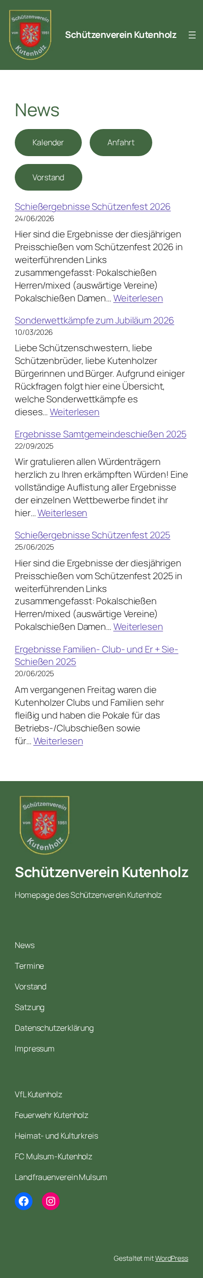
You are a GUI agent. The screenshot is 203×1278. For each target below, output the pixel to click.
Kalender (48, 142)
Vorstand (49, 177)
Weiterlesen (138, 298)
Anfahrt (120, 142)
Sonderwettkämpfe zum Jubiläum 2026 (94, 320)
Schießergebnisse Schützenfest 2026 (93, 206)
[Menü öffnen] (192, 35)
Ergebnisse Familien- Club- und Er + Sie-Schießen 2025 (96, 655)
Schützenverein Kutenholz (120, 34)
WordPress (171, 1258)
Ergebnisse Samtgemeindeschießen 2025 (100, 433)
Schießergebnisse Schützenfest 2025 (92, 534)
